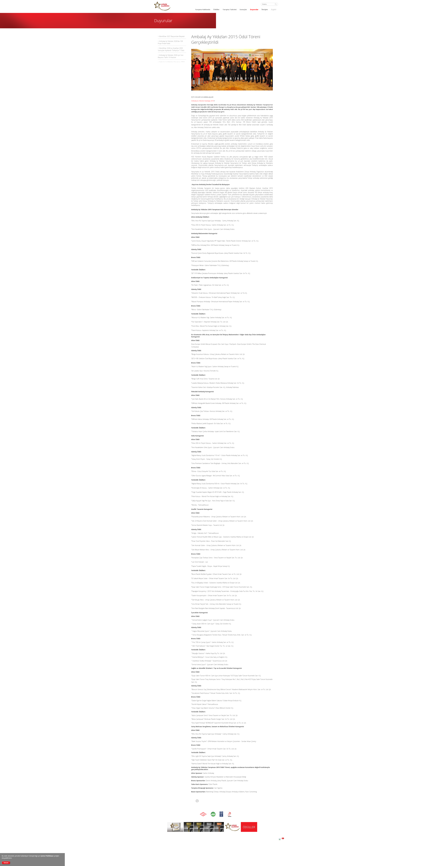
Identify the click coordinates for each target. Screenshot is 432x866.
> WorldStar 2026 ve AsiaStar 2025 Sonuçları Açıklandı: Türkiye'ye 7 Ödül (171, 49)
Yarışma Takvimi (229, 9)
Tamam (6, 863)
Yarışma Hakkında (202, 9)
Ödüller (216, 9)
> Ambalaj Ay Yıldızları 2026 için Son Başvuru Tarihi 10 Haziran (170, 56)
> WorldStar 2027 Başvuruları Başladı (171, 36)
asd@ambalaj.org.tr (186, 852)
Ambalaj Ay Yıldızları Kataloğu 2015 (202, 101)
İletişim (265, 9)
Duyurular (254, 9)
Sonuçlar (243, 9)
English (273, 9)
